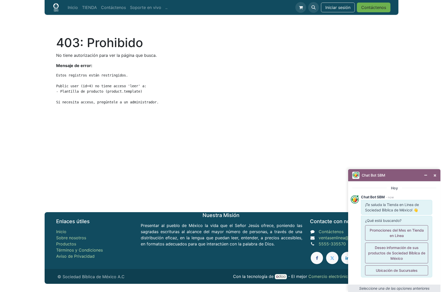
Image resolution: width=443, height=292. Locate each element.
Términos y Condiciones (79, 250)
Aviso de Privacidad (75, 256)
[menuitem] (73, 7)
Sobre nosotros (71, 237)
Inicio (61, 231)
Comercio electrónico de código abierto (347, 276)
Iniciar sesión (337, 7)
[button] (313, 7)
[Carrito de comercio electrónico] (300, 7)
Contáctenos (373, 7)
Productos (66, 243)
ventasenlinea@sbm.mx (341, 237)
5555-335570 (332, 243)
